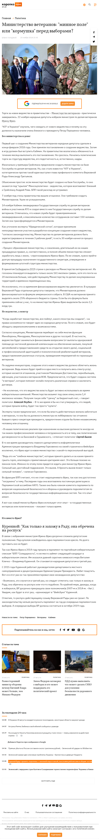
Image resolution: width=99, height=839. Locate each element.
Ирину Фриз (8, 120)
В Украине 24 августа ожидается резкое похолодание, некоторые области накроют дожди (46, 720)
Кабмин (51, 617)
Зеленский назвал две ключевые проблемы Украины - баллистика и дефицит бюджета (45, 755)
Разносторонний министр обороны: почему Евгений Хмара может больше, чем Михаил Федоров (14, 688)
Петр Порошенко (27, 617)
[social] (60, 630)
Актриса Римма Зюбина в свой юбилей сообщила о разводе (33, 726)
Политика (26, 677)
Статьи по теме (10, 644)
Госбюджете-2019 (25, 269)
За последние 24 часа (14, 712)
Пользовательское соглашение (49, 812)
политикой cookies (85, 829)
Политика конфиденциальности (82, 812)
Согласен (42, 835)
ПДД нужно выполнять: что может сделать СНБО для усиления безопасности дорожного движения (78, 688)
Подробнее (56, 835)
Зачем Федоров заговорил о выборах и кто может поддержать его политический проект (47, 686)
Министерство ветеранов (66, 113)
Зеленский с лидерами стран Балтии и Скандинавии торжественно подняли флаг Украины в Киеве (50, 769)
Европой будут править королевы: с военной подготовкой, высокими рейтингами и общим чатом (50, 761)
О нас (27, 812)
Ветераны (41, 617)
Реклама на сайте (10, 812)
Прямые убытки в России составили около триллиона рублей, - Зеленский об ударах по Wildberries (50, 748)
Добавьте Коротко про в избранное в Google (27, 742)
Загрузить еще (48, 781)
